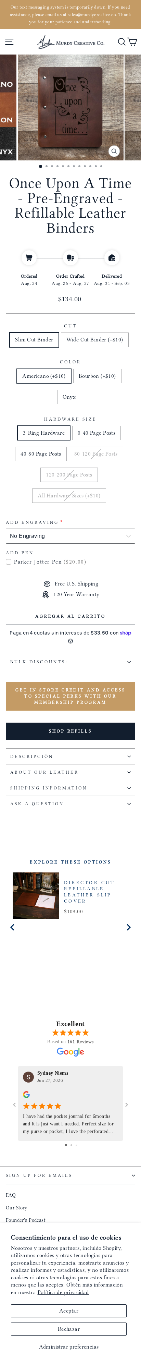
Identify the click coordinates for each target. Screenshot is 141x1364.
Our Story (17, 1208)
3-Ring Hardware (44, 433)
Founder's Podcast (26, 1220)
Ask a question (37, 803)
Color (70, 361)
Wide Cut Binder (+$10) (94, 339)
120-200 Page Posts (69, 474)
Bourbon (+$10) (97, 376)
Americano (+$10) (44, 376)
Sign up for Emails (39, 1175)
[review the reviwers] (26, 1096)
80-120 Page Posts (96, 453)
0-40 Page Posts (96, 433)
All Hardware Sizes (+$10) (69, 495)
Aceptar (68, 1310)
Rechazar (69, 1329)
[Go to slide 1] (66, 1145)
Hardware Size (70, 419)
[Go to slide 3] (76, 1145)
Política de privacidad (63, 1292)
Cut (70, 325)
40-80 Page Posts (41, 453)
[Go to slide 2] (71, 1145)
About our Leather (44, 772)
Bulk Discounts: (39, 661)
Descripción (31, 756)
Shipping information (48, 787)
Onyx (69, 397)
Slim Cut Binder (34, 339)
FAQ (11, 1195)
